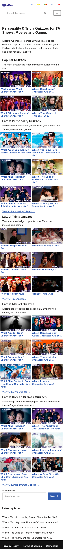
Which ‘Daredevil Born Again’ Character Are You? (47, 334)
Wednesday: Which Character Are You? (11, 90)
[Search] (45, 13)
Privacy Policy (11, 545)
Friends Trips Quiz (42, 293)
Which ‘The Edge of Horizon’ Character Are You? (45, 179)
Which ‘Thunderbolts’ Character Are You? (44, 358)
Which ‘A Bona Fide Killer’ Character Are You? (46, 475)
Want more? (8, 490)
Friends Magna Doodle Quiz (13, 247)
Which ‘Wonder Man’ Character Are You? (12, 358)
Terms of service (32, 545)
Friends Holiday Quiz (12, 293)
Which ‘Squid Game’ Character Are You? (43, 90)
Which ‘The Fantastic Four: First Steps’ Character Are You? (15, 384)
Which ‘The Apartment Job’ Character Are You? (14, 205)
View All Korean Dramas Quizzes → (20, 484)
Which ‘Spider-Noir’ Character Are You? (11, 334)
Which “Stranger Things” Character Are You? (14, 114)
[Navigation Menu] (57, 12)
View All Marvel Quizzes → (16, 391)
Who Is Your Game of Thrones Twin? (44, 114)
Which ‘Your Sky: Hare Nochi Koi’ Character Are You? (46, 152)
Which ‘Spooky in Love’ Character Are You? (45, 205)
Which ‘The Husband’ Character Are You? (12, 178)
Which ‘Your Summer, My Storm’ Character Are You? (15, 151)
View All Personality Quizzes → (18, 211)
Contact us (52, 545)
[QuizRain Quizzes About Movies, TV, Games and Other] (7, 4)
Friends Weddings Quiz (45, 245)
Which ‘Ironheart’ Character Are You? (43, 382)
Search (54, 496)
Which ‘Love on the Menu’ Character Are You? (46, 451)
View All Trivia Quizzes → (15, 298)
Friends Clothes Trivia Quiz (13, 271)
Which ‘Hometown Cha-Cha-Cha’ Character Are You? (14, 477)
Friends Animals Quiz (44, 269)
